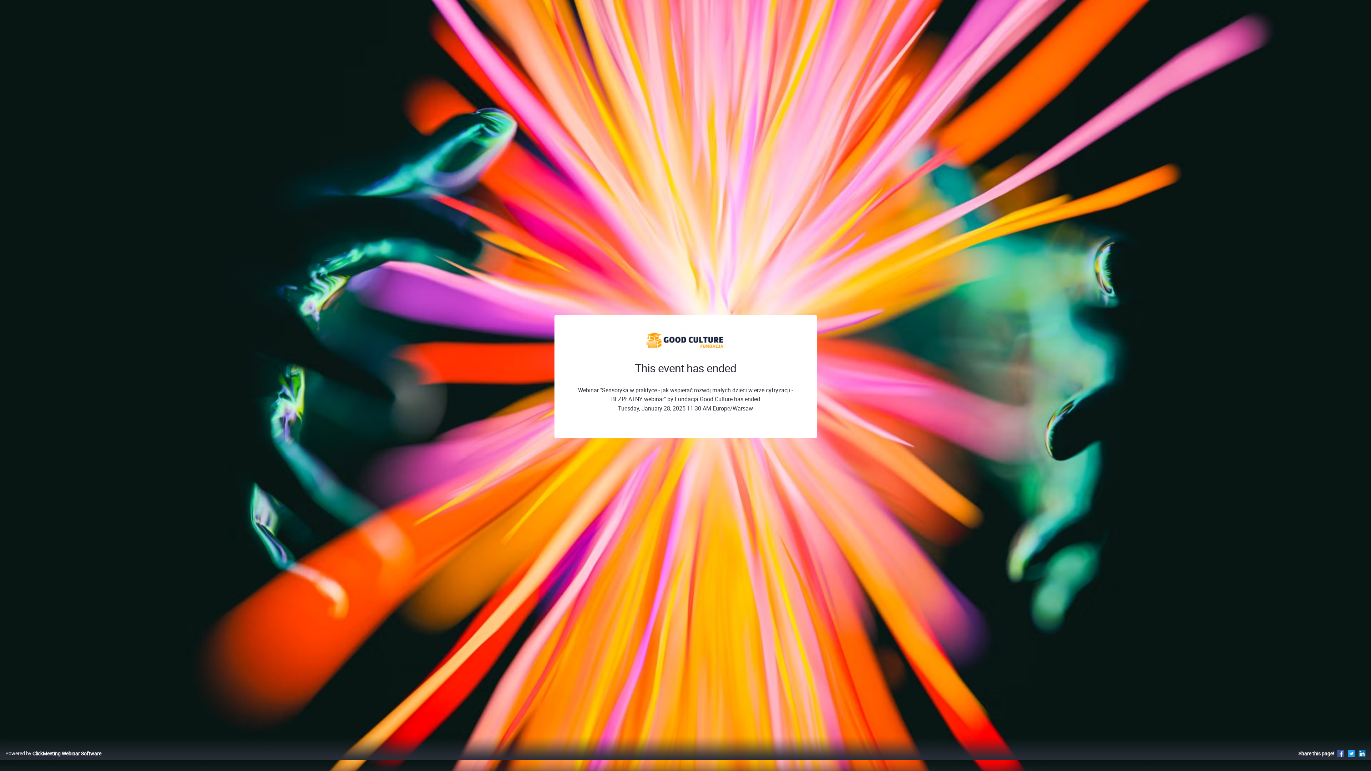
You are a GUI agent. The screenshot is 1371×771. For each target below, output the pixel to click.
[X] (1351, 753)
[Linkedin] (1362, 753)
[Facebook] (1340, 753)
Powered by (53, 753)
